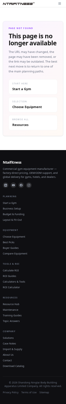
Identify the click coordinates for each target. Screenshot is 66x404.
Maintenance (10, 309)
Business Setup (12, 208)
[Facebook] (21, 185)
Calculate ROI (11, 270)
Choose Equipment (14, 236)
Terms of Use (29, 392)
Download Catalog (13, 366)
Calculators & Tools (14, 281)
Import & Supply (12, 349)
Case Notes (9, 343)
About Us (8, 354)
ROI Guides (9, 276)
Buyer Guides (11, 248)
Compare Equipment (15, 253)
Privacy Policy (10, 392)
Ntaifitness (12, 162)
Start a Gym (10, 203)
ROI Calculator (11, 287)
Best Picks (8, 242)
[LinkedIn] (5, 185)
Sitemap (44, 392)
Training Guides (12, 315)
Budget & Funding (13, 214)
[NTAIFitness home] (18, 3)
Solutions (8, 338)
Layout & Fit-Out (12, 219)
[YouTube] (13, 185)
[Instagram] (29, 185)
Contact (7, 360)
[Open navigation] (59, 3)
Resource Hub (11, 304)
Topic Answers (11, 321)
